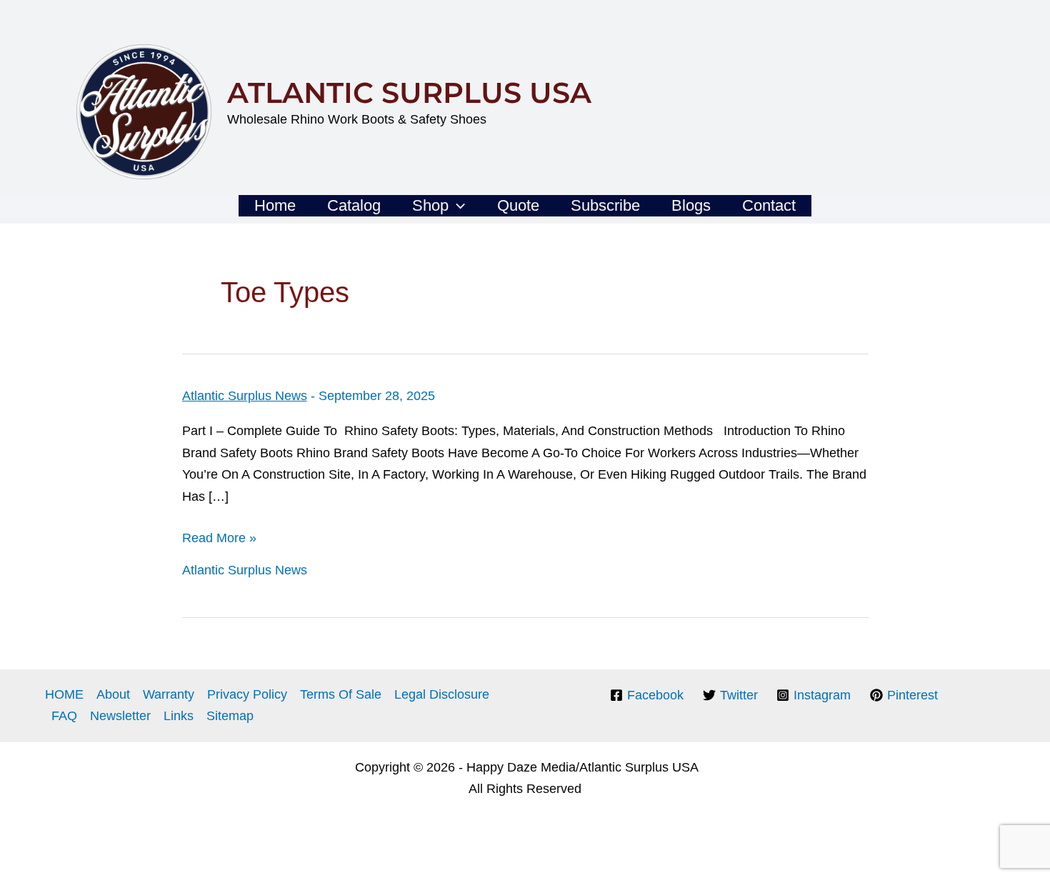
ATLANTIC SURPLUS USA (409, 92)
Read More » (219, 538)
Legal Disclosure (441, 694)
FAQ (64, 716)
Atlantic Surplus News (244, 396)
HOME (64, 694)
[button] (457, 205)
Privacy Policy (247, 694)
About (113, 694)
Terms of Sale (340, 694)
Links (179, 716)
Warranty (168, 694)
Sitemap (230, 716)
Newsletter (120, 716)
